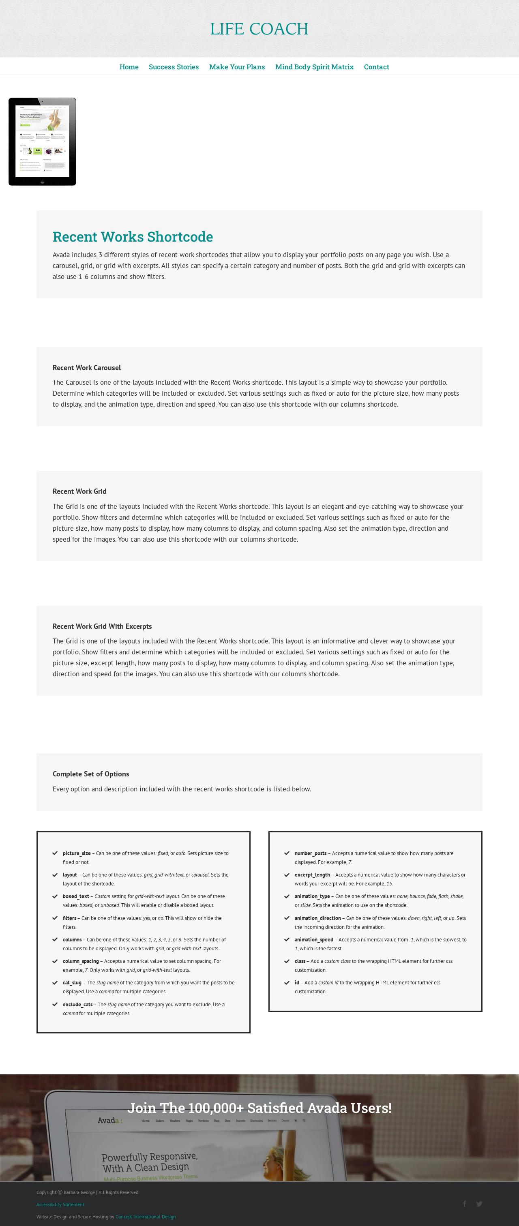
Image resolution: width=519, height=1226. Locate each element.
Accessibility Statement (60, 1204)
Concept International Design (146, 1216)
